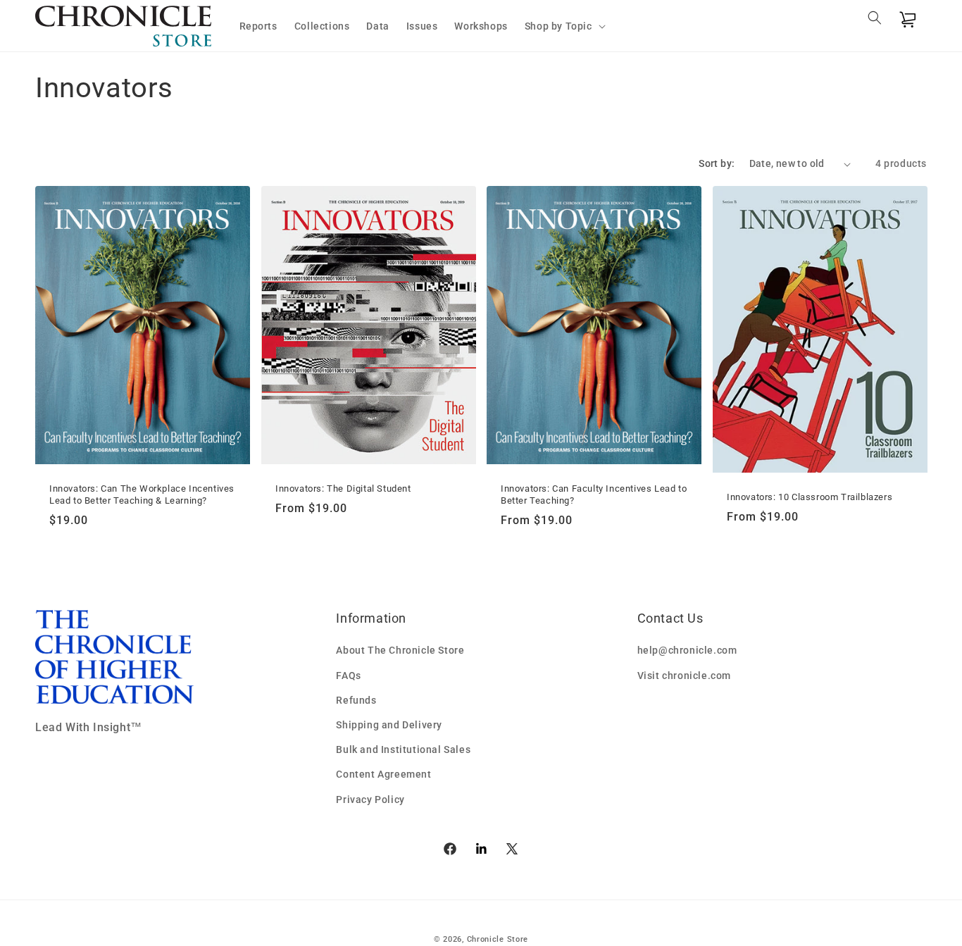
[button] (563, 26)
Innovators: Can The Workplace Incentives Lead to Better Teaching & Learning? (142, 494)
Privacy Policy (370, 799)
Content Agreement (383, 774)
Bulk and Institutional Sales (403, 749)
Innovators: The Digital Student (343, 488)
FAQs (348, 675)
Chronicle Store (498, 939)
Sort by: (717, 163)
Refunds (356, 700)
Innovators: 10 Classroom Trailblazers (809, 497)
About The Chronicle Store (400, 650)
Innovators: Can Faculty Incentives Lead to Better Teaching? (594, 494)
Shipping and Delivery (389, 724)
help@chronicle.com (687, 650)
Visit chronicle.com (684, 675)
